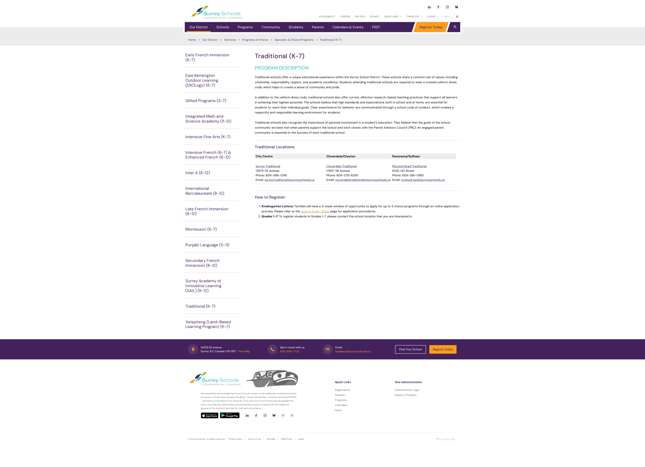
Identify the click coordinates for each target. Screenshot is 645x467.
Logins (301, 439)
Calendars (341, 405)
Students (296, 27)
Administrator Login (407, 390)
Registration (342, 390)
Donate (374, 16)
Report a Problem (406, 395)
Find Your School (410, 349)
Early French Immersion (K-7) (207, 57)
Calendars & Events (348, 27)
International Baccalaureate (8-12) (204, 191)
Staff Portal (286, 439)
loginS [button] (431, 16)
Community (271, 27)
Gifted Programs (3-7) (205, 100)
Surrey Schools (197, 439)
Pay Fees (360, 16)
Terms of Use (254, 439)
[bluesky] (456, 7)
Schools (223, 27)
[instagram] (447, 7)
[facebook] (438, 7)
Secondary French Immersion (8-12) (202, 263)
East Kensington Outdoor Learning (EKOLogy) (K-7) (201, 80)
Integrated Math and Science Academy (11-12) (208, 119)
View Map (244, 351)
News (338, 410)
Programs (245, 27)
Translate (412, 16)
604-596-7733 (289, 351)
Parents (318, 27)
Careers (345, 16)
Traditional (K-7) (200, 306)
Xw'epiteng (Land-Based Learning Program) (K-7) (208, 324)
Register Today (431, 27)
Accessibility (327, 16)
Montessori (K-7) (201, 229)
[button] (455, 27)
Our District (198, 27)
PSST (376, 27)
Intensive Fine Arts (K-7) (207, 136)
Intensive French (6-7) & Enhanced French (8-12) (208, 155)
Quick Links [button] (391, 16)
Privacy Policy (235, 439)
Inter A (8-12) (197, 172)
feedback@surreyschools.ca (352, 351)
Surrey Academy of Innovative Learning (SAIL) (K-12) (203, 285)
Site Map (271, 439)
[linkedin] (429, 7)
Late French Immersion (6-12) (206, 211)
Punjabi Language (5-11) (207, 244)
